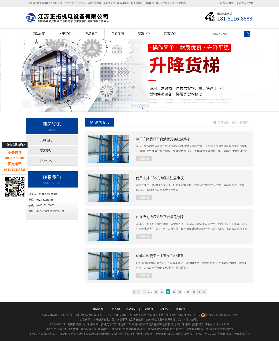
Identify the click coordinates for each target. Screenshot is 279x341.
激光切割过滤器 (119, 333)
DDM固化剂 (36, 333)
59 (156, 291)
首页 (234, 122)
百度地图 (135, 314)
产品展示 (91, 33)
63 (180, 291)
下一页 (202, 291)
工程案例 (118, 33)
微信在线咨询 (15, 144)
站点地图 (146, 314)
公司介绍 (114, 309)
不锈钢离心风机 (162, 333)
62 (174, 291)
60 (162, 291)
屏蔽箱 (72, 333)
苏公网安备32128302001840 (221, 314)
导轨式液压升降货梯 (56, 333)
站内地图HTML (228, 3)
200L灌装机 (136, 333)
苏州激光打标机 (86, 333)
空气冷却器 (210, 333)
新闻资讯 (245, 122)
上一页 (136, 291)
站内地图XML (246, 3)
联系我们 (170, 33)
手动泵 (148, 333)
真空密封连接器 (193, 333)
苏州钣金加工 (225, 333)
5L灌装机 (177, 333)
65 (188, 291)
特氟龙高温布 (242, 333)
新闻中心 (144, 33)
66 (194, 291)
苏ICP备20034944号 (188, 314)
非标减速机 (103, 333)
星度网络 (171, 314)
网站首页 (39, 33)
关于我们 (65, 33)
